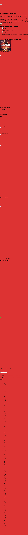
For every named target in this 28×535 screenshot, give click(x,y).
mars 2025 (3, 389)
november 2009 (3, 502)
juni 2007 (3, 520)
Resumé (21, 16)
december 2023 (3, 398)
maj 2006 (3, 528)
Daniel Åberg (1, 534)
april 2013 (3, 477)
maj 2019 (3, 432)
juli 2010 (3, 497)
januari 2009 (3, 508)
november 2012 (3, 480)
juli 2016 (3, 453)
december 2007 (3, 516)
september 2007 (3, 518)
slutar (4, 15)
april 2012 (3, 484)
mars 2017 (3, 448)
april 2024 (3, 396)
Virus (2, 5)
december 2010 (3, 494)
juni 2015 (3, 461)
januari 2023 (3, 405)
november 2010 (3, 495)
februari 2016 (3, 456)
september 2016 (3, 452)
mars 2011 (3, 492)
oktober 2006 (3, 525)
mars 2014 (3, 470)
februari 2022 (3, 412)
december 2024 (3, 391)
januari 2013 (3, 479)
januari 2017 (3, 449)
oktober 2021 (3, 414)
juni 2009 (3, 505)
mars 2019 (3, 433)
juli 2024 (3, 394)
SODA (2, 6)
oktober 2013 (3, 473)
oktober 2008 (3, 510)
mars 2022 (3, 411)
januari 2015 (3, 464)
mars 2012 (3, 485)
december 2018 (3, 435)
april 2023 (3, 403)
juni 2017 (3, 446)
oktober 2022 (3, 407)
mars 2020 (3, 426)
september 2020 (3, 422)
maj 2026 (3, 381)
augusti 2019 (3, 430)
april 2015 (3, 462)
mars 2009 (3, 507)
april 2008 (3, 514)
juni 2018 (3, 439)
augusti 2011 (3, 489)
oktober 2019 (3, 429)
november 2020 (3, 421)
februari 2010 (3, 500)
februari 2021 (3, 419)
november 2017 (3, 443)
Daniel (4, 32)
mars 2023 (3, 404)
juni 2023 (3, 402)
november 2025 (3, 384)
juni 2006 (3, 527)
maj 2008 (3, 513)
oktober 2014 (3, 466)
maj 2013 (3, 476)
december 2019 (3, 428)
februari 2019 (3, 434)
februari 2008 (3, 515)
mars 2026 (3, 382)
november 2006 (3, 524)
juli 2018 (3, 438)
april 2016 (3, 455)
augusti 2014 (3, 467)
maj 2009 (3, 506)
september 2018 (3, 437)
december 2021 (3, 413)
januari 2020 (3, 427)
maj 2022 (3, 410)
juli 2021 (3, 416)
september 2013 (3, 474)
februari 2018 (3, 441)
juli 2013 (3, 475)
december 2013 (3, 472)
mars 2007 (3, 522)
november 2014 (3, 465)
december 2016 (3, 450)
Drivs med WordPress (5, 534)
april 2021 (3, 418)
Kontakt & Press (3, 533)
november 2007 (3, 517)
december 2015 (3, 457)
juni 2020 (3, 424)
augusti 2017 (3, 445)
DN (7, 15)
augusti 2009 (3, 504)
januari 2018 (3, 442)
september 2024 (3, 393)
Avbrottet (3, 7)
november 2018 (3, 436)
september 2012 (3, 481)
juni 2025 (3, 387)
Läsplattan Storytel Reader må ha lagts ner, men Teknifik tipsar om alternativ (12, 375)
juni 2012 (3, 483)
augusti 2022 (3, 408)
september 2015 (3, 459)
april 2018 (3, 440)
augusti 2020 (3, 423)
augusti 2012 (3, 482)
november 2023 (3, 399)
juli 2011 (3, 490)
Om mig (2, 8)
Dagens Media (25, 16)
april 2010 (3, 499)
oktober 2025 (3, 385)
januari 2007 (3, 523)
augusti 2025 (3, 386)
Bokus (1, 314)
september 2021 (3, 415)
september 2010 (3, 496)
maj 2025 (3, 388)
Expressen (14, 15)
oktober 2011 (3, 488)
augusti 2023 (3, 401)
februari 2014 (3, 471)
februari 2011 (3, 493)
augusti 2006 (3, 526)
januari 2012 (3, 486)
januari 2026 (3, 383)
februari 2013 (3, 478)
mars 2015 (3, 463)
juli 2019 (3, 431)
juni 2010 (3, 498)
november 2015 (3, 458)
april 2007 (3, 521)
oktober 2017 (3, 444)
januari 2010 (3, 501)
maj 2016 (3, 454)
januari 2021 (3, 420)
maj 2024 (3, 395)
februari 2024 (3, 397)
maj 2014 (3, 469)
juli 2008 (3, 512)
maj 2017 (3, 447)
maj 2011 (3, 491)
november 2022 (3, 406)
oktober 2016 (3, 451)
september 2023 (3, 400)
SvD (8, 15)
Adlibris (9, 313)
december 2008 (3, 509)
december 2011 (3, 487)
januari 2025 (3, 390)
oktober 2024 (3, 392)
